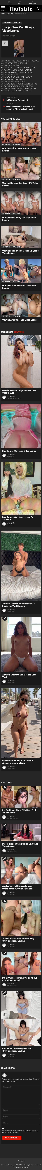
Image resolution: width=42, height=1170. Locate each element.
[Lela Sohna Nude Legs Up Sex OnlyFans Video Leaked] (21, 1018)
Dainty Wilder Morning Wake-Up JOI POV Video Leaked (19, 979)
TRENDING (32, 4)
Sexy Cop (13, 63)
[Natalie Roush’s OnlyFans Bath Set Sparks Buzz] (21, 361)
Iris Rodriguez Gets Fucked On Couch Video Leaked (20, 845)
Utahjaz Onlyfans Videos (14, 82)
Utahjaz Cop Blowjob (12, 68)
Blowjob (6, 61)
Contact (38, 1165)
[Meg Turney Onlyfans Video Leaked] (21, 426)
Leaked (36, 61)
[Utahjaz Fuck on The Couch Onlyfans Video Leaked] (21, 237)
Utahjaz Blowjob (10, 65)
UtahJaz (23, 63)
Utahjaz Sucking (29, 88)
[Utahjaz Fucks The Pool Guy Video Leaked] (21, 271)
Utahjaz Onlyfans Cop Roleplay (17, 77)
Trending (4, 618)
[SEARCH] (39, 8)
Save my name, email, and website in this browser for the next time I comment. (20, 1131)
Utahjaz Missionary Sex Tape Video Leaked (19, 218)
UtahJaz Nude (26, 72)
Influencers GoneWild (21, 1167)
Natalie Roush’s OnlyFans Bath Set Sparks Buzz (19, 391)
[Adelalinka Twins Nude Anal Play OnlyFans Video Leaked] (21, 918)
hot (29, 61)
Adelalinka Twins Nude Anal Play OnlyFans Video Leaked (18, 939)
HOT (20, 4)
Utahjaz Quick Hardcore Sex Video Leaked (19, 149)
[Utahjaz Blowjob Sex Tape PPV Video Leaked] (21, 168)
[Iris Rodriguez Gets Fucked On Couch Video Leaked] (21, 832)
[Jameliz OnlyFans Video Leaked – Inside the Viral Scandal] (21, 566)
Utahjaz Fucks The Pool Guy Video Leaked (19, 286)
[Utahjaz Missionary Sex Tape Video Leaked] (21, 203)
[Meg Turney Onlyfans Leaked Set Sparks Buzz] (21, 488)
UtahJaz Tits (8, 91)
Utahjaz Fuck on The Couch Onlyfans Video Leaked (20, 252)
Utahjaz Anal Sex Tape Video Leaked (20, 320)
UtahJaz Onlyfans (10, 75)
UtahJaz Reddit (9, 84)
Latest (9, 4)
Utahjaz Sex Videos (28, 84)
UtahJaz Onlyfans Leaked (14, 79)
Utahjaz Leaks (25, 70)
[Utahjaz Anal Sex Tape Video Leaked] (21, 305)
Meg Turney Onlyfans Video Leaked (19, 451)
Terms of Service (7, 1165)
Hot (4, 787)
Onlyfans (6, 144)
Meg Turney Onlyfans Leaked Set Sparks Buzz (18, 518)
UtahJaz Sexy (27, 86)
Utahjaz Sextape (10, 86)
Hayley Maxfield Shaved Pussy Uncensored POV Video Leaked (17, 887)
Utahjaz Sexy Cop (10, 88)
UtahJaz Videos (24, 91)
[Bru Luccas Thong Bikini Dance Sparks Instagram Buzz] (21, 723)
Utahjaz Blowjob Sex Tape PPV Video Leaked (20, 184)
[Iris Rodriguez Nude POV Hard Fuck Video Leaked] (21, 797)
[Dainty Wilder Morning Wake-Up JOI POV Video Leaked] (21, 963)
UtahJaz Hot (31, 68)
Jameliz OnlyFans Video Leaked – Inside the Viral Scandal (18, 604)
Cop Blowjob (19, 61)
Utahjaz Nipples (10, 72)
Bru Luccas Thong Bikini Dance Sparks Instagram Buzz (17, 761)
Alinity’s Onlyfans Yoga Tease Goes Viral (19, 675)
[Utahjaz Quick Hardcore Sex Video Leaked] (21, 134)
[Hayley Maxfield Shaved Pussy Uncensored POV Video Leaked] (21, 870)
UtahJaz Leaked (9, 70)
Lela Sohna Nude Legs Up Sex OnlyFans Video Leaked (16, 1049)
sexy (4, 63)
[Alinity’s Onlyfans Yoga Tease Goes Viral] (21, 644)
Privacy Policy (28, 1165)
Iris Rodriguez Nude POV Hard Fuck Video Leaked (19, 811)
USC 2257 (18, 1165)
